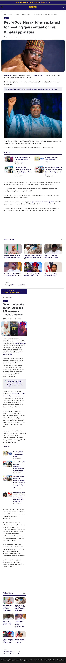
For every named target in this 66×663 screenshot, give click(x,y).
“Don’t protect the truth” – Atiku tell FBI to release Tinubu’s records (22, 160)
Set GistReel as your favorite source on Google (31, 2)
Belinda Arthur (8, 37)
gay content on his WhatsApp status (43, 202)
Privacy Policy (60, 660)
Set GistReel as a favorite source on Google (30, 89)
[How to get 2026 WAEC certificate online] (39, 158)
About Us (37, 660)
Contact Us (44, 660)
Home (7, 14)
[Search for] (64, 8)
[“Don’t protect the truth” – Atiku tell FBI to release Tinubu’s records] (8, 159)
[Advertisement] (33, 226)
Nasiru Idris (21, 285)
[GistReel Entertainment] (33, 7)
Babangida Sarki (38, 75)
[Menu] (2, 8)
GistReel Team (52, 660)
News (11, 14)
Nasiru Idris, (7, 75)
